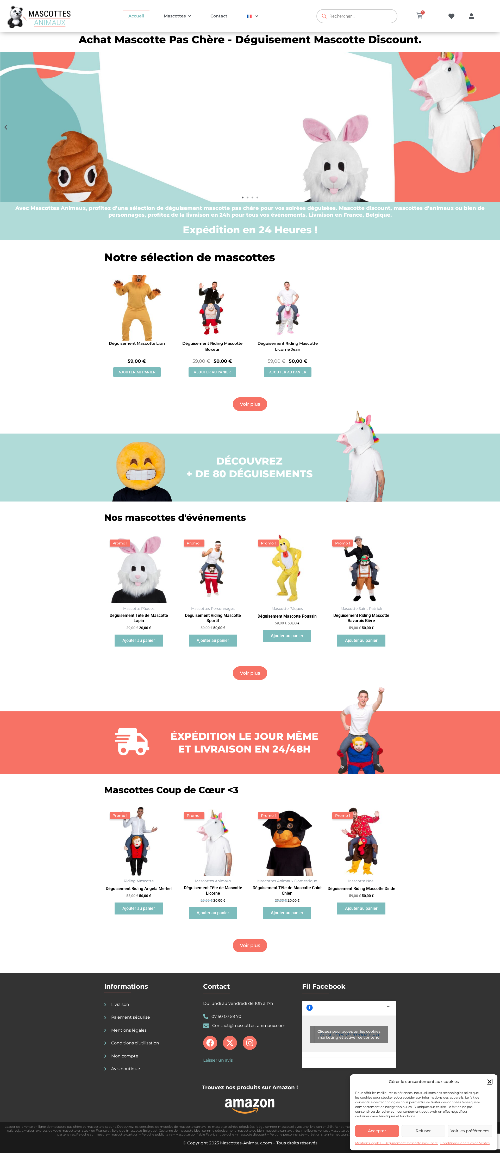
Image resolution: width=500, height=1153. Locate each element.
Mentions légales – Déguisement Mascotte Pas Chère (396, 1143)
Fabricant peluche (220, 1134)
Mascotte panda (342, 1130)
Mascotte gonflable (190, 1134)
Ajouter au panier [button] (137, 372)
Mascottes (175, 16)
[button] (489, 1081)
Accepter (377, 1130)
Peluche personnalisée (287, 1134)
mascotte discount (101, 1127)
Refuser (423, 1130)
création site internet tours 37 (330, 1134)
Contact (218, 16)
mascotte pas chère (66, 1127)
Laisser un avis (218, 1060)
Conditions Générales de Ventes (465, 1143)
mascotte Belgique (142, 1130)
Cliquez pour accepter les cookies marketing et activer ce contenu (348, 1034)
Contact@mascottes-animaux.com (248, 1025)
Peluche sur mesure (92, 1134)
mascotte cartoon (124, 1134)
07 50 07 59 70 (226, 1016)
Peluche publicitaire (156, 1134)
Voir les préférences (470, 1130)
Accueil (136, 16)
